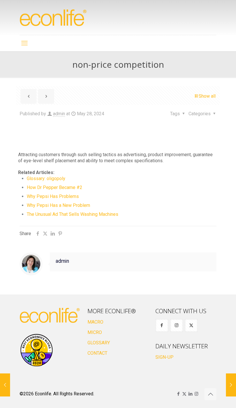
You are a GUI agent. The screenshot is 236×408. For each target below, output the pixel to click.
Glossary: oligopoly (46, 178)
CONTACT (97, 353)
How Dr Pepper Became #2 (54, 187)
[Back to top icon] (210, 394)
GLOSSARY (98, 342)
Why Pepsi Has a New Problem (58, 205)
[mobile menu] (24, 43)
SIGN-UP (164, 357)
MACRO (95, 322)
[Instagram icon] (196, 393)
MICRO (94, 332)
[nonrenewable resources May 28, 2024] (231, 384)
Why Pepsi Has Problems (53, 196)
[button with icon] (161, 325)
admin (59, 113)
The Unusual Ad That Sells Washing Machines (72, 214)
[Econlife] (53, 17)
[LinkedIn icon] (190, 393)
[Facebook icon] (178, 393)
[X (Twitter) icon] (184, 393)
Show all (207, 96)
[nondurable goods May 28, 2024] (5, 384)
